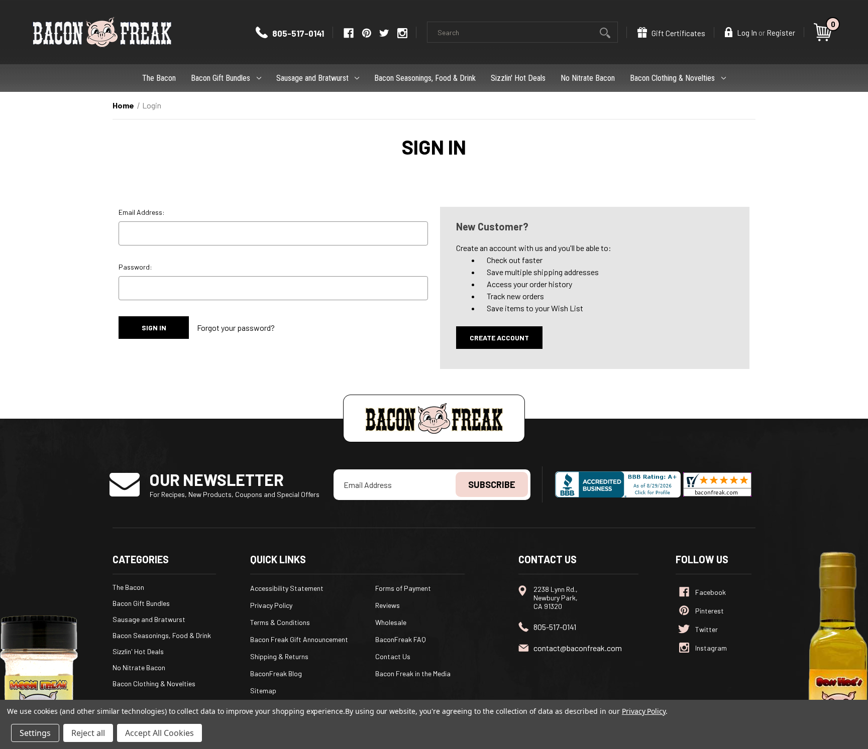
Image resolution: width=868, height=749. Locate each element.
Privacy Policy (271, 605)
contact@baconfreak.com (577, 648)
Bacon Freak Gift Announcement (299, 639)
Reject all (88, 732)
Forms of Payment (403, 588)
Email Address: (142, 212)
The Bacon (159, 78)
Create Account (499, 337)
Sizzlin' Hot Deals (518, 78)
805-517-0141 (297, 33)
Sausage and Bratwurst (312, 78)
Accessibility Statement (286, 588)
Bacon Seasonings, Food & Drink (425, 78)
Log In (746, 32)
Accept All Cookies (159, 732)
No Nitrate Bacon (588, 78)
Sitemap (263, 690)
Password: (135, 267)
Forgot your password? (236, 327)
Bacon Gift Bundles (220, 78)
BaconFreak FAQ (400, 639)
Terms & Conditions (280, 622)
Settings (35, 732)
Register (781, 32)
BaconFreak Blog (276, 673)
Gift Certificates (677, 33)
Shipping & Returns (279, 656)
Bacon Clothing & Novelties (672, 78)
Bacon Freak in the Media (413, 673)
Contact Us (392, 656)
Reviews (387, 605)
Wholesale (390, 622)
